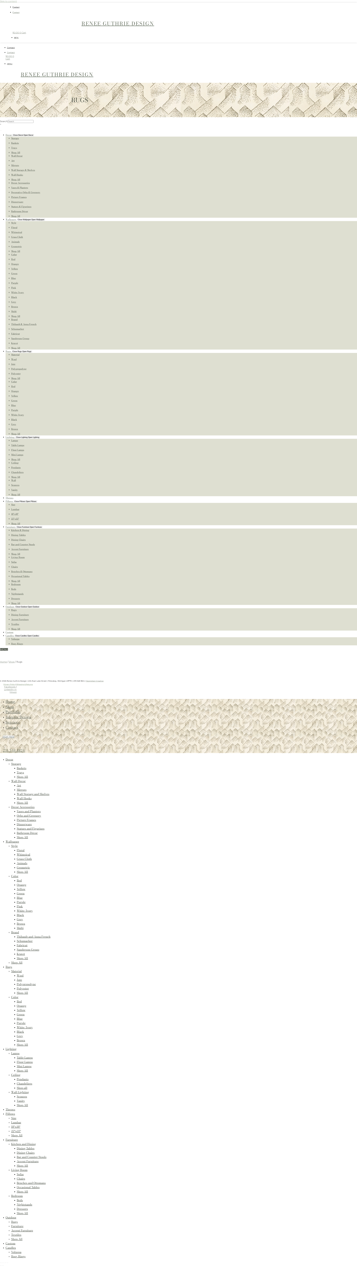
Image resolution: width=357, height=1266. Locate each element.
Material (16, 971)
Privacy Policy (9, 684)
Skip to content (8, 1)
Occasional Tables (28, 1187)
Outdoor (11, 1217)
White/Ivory (25, 910)
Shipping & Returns (25, 684)
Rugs (9, 967)
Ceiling (15, 1075)
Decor (9, 759)
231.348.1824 (14, 750)
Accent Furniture (22, 1230)
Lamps (15, 1053)
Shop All (22, 837)
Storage (16, 764)
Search (4, 121)
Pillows (10, 1114)
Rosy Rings (18, 1256)
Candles (11, 1248)
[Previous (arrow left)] (1, 1265)
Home (3, 662)
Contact (16, 7)
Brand (15, 932)
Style (14, 846)
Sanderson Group (28, 949)
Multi (20, 928)
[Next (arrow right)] (3, 1265)
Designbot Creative (95, 681)
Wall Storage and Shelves (33, 794)
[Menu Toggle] (1, 130)
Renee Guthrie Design (117, 23)
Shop (12, 662)
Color (14, 876)
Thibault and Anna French (33, 936)
